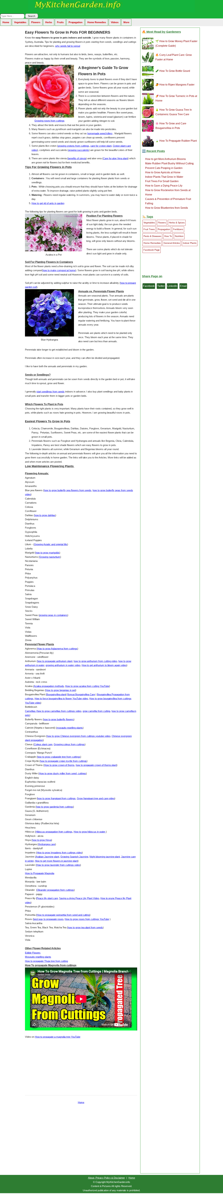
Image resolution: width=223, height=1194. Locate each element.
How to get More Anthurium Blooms (165, 159)
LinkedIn (172, 286)
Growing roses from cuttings (49, 120)
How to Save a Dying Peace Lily (163, 185)
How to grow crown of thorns (59, 765)
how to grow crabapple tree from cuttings (58, 756)
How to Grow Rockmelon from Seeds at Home (167, 192)
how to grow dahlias (44, 515)
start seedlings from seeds (50, 391)
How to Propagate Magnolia (39, 873)
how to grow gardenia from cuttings (54, 806)
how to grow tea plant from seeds (85, 927)
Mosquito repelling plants (38, 956)
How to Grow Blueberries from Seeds (166, 207)
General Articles (172, 243)
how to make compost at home (59, 270)
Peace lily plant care (47, 898)
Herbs (48, 22)
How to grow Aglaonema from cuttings (57, 648)
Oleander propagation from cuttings (55, 890)
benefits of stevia (77, 158)
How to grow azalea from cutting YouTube (87, 686)
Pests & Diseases (152, 236)
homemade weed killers (99, 133)
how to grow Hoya (41, 840)
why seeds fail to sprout (67, 46)
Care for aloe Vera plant (115, 158)
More (126, 22)
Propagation (76, 22)
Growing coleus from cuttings (69, 744)
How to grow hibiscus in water (90, 831)
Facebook (149, 286)
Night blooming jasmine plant (104, 856)
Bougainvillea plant (56, 694)
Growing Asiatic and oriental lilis (50, 544)
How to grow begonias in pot (60, 690)
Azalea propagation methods (49, 686)
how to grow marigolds (47, 552)
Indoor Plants (189, 243)
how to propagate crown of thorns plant (96, 765)
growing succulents (78, 150)
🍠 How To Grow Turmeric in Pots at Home (176, 98)
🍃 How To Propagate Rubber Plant (176, 140)
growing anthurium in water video (63, 665)
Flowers (35, 22)
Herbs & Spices (176, 222)
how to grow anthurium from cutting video (95, 661)
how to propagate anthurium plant (54, 661)
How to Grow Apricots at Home (162, 172)
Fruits (60, 22)
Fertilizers (178, 229)
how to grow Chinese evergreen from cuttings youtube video (78, 736)
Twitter (161, 286)
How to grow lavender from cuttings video (58, 865)
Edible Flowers (32, 952)
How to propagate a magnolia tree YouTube (57, 1036)
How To (168, 236)
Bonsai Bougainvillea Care (81, 694)
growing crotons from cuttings (73, 145)
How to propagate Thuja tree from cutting (46, 961)
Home (5, 22)
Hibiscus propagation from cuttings (54, 831)
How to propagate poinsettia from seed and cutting (63, 914)
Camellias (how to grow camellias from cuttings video (53, 711)
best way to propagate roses (48, 919)
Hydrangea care (46, 844)
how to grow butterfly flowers (58, 719)
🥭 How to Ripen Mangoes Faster (174, 84)
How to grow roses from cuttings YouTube (87, 919)
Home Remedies (96, 22)
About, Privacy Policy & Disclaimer (106, 1177)
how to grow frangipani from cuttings (56, 798)
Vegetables (20, 22)
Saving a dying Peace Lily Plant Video (79, 898)
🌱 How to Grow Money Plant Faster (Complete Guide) (176, 43)
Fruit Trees (149, 229)
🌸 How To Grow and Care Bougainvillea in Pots (170, 125)
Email (183, 286)
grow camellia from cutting (96, 711)
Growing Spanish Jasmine (74, 856)
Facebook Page (151, 250)
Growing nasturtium (49, 556)
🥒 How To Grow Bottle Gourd (172, 71)
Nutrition (179, 236)
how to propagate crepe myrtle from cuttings (63, 761)
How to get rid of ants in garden (48, 203)
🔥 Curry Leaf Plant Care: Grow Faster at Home (173, 57)
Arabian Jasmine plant (47, 856)
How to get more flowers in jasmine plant (56, 860)
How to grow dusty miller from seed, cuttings (62, 773)
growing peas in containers (53, 615)
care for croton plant (101, 145)
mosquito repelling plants (70, 727)
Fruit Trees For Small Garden (162, 181)
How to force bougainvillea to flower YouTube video (61, 698)
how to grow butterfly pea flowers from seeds (67, 490)
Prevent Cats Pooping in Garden (164, 168)
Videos (115, 22)
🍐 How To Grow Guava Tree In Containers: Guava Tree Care (173, 112)
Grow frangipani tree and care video (95, 798)
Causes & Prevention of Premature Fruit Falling (168, 201)
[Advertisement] (81, 1066)
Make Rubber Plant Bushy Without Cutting (169, 163)
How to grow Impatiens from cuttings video (59, 852)
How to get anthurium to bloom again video (104, 665)
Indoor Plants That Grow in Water (164, 176)
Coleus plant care (43, 744)
